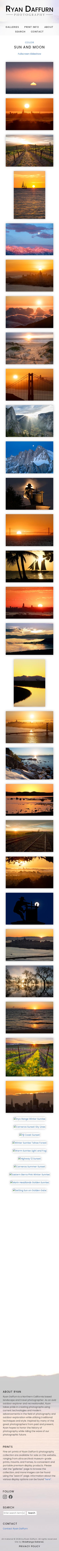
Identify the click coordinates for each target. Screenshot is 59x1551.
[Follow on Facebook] (11, 1496)
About (48, 27)
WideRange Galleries (33, 1541)
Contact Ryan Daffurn (15, 1528)
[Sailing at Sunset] (29, 217)
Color (29, 42)
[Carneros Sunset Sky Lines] (29, 1126)
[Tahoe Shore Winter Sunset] (29, 777)
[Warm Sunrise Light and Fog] (29, 1150)
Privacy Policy (29, 1546)
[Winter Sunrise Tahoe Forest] (29, 1142)
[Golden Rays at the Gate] (29, 741)
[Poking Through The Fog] (29, 995)
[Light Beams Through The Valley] (29, 435)
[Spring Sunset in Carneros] (29, 164)
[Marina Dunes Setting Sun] (29, 92)
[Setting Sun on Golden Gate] (29, 1190)
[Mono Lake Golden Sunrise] (29, 813)
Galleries (12, 27)
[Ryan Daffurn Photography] (29, 14)
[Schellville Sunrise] (29, 850)
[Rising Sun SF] (29, 398)
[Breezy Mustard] (29, 1074)
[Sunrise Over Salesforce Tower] (29, 289)
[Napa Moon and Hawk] (29, 922)
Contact (37, 31)
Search (20, 31)
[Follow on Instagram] (5, 1496)
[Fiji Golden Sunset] (29, 1031)
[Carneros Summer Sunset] (29, 1166)
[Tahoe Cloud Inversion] (29, 653)
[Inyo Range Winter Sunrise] (29, 1119)
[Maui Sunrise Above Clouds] (29, 326)
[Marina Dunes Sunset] (29, 362)
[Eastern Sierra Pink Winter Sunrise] (29, 1174)
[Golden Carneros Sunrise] (29, 705)
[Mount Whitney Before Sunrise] (29, 471)
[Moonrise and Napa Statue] (29, 508)
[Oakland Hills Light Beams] (29, 886)
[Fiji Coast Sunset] (29, 1135)
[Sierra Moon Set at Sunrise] (29, 253)
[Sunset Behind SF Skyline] (29, 616)
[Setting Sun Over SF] (29, 128)
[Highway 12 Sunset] (29, 1158)
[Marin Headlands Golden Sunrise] (29, 1182)
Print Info (31, 27)
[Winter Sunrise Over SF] (29, 959)
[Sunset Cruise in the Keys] (29, 580)
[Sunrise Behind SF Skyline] (29, 1111)
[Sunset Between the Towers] (29, 544)
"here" (47, 1479)
